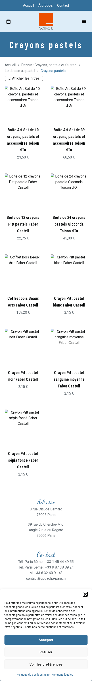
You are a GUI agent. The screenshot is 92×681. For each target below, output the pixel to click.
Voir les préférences (46, 664)
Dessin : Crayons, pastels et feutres (49, 65)
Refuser (46, 652)
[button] (85, 594)
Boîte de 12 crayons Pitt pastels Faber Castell (23, 224)
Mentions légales (62, 674)
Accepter (46, 640)
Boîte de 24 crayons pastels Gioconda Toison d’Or (69, 224)
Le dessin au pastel (20, 71)
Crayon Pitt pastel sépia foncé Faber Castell (23, 460)
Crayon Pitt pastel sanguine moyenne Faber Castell (69, 379)
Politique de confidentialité (33, 674)
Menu (84, 21)
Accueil (10, 65)
